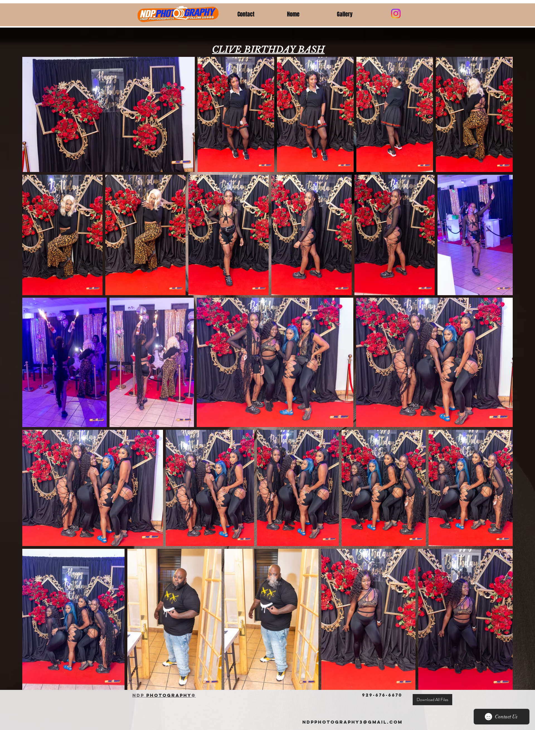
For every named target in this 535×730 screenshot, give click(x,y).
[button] (358, 14)
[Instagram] (396, 13)
